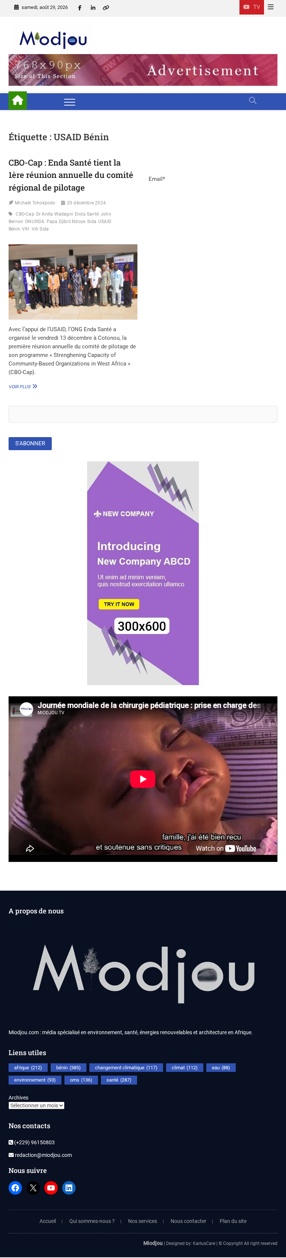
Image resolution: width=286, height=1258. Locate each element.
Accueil (47, 1221)
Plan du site (233, 1221)
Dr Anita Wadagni (54, 214)
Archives (18, 1098)
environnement (35, 1080)
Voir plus (22, 386)
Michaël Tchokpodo (35, 203)
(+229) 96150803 (34, 1142)
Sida (91, 221)
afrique (28, 1067)
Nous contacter (188, 1221)
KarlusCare (204, 1243)
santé (119, 1080)
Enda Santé (87, 214)
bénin (68, 1067)
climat (185, 1067)
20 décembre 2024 (86, 203)
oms (81, 1080)
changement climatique (126, 1067)
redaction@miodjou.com (43, 1155)
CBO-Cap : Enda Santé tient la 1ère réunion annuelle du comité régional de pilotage (71, 175)
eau (221, 1067)
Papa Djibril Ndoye (66, 221)
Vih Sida (40, 229)
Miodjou (153, 1243)
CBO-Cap (25, 214)
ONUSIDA (34, 221)
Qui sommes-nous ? (92, 1221)
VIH (26, 229)
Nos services (142, 1221)
